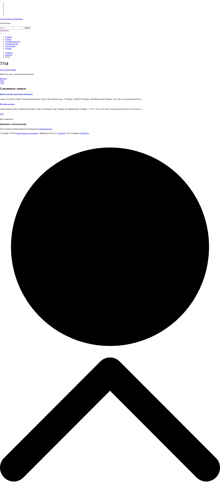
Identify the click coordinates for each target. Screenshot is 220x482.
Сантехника (10, 46)
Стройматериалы (12, 41)
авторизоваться (45, 129)
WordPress (84, 133)
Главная (8, 37)
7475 (2, 114)
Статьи (8, 39)
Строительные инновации (11, 19)
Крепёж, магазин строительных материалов (16, 94)
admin (13, 70)
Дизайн (8, 48)
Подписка (4, 30)
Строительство (11, 44)
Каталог (3, 78)
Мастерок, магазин (7, 104)
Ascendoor (61, 133)
